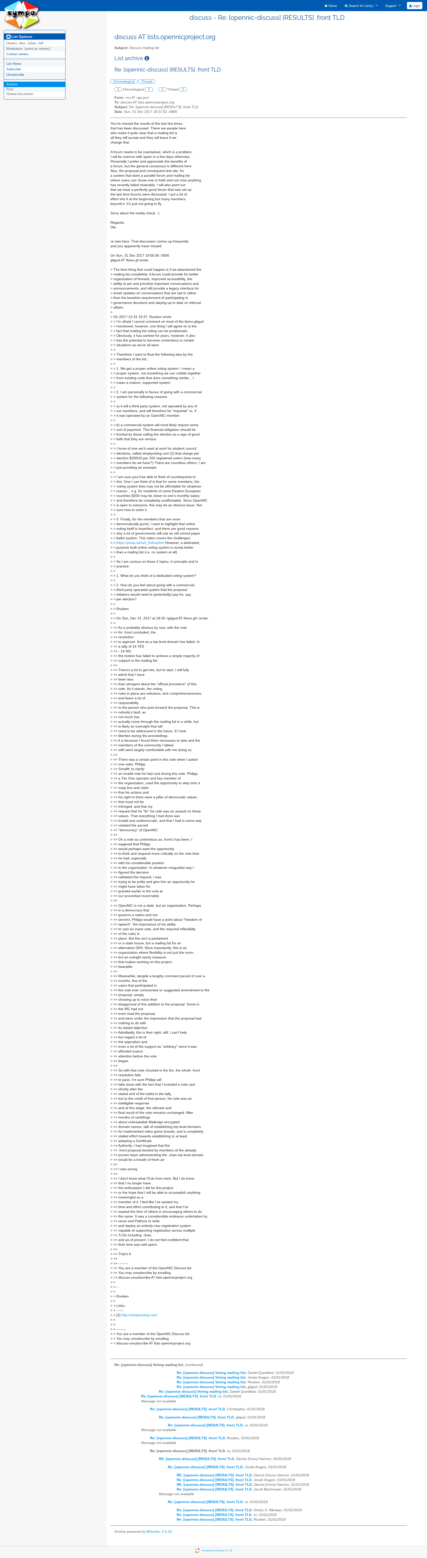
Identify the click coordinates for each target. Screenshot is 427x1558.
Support (390, 5)
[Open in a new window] (147, 58)
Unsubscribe (15, 74)
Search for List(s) (360, 5)
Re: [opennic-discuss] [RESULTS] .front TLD (178, 1396)
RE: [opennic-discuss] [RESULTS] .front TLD (196, 1459)
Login (415, 5)
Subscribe (13, 69)
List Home (13, 64)
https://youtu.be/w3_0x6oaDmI (140, 543)
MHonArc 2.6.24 (159, 1532)
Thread (146, 81)
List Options (21, 37)
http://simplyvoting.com (139, 1315)
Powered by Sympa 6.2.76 (217, 1550)
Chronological (124, 81)
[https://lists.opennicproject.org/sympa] (22, 15)
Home (332, 5)
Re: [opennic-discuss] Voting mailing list (211, 1373)
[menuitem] (330, 5)
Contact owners (17, 54)
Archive (11, 84)
